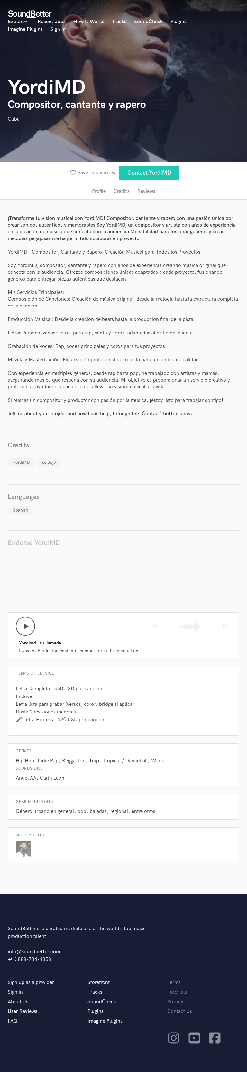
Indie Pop (48, 761)
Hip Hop (25, 761)
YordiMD (21, 462)
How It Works (88, 22)
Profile (99, 191)
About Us (18, 1002)
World (158, 761)
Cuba (14, 119)
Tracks (119, 22)
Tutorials (177, 992)
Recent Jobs (52, 22)
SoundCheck (148, 22)
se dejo (49, 462)
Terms (174, 983)
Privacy (175, 1002)
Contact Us (179, 1011)
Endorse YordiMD (34, 543)
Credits (122, 191)
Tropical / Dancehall (125, 761)
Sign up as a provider (31, 983)
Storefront (98, 983)
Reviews (146, 191)
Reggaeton (74, 761)
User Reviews (22, 1011)
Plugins (178, 22)
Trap (94, 761)
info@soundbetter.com (34, 952)
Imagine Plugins (25, 29)
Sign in (58, 29)
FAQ (12, 1021)
